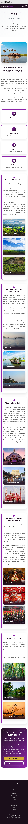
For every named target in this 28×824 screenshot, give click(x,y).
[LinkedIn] (16, 815)
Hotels (14, 807)
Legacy (14, 799)
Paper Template (14, 789)
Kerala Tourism (15, 758)
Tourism (14, 809)
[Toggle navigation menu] (26, 6)
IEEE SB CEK (14, 795)
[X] (12, 815)
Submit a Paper (14, 787)
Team (14, 797)
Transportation (14, 805)
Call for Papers (14, 786)
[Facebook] (8, 815)
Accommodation (15, 763)
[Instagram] (19, 815)
